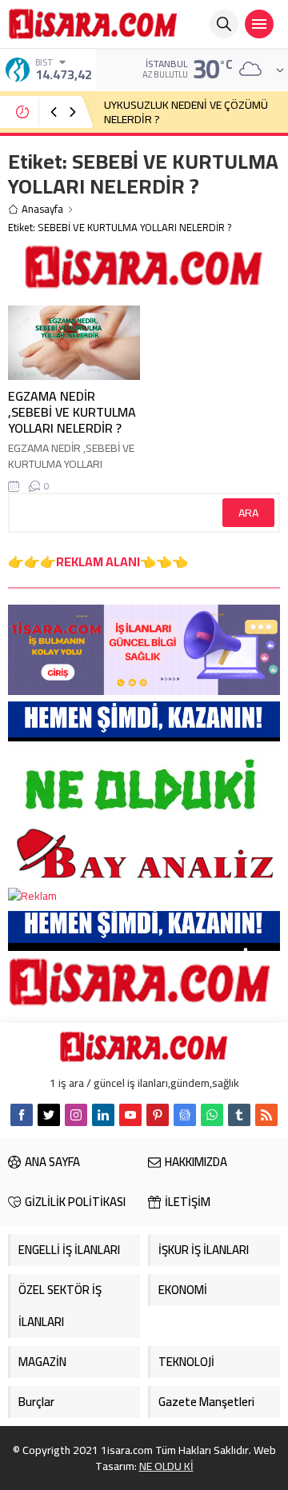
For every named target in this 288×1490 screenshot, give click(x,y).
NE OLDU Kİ (166, 1466)
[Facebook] (21, 1115)
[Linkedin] (103, 1115)
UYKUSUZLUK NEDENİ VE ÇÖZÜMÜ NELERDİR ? (186, 112)
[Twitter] (49, 1115)
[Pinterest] (157, 1115)
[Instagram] (76, 1115)
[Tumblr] (239, 1115)
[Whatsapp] (212, 1115)
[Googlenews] (185, 1115)
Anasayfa (42, 209)
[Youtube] (130, 1115)
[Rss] (266, 1115)
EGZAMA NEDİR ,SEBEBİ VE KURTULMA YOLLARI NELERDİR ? (72, 412)
